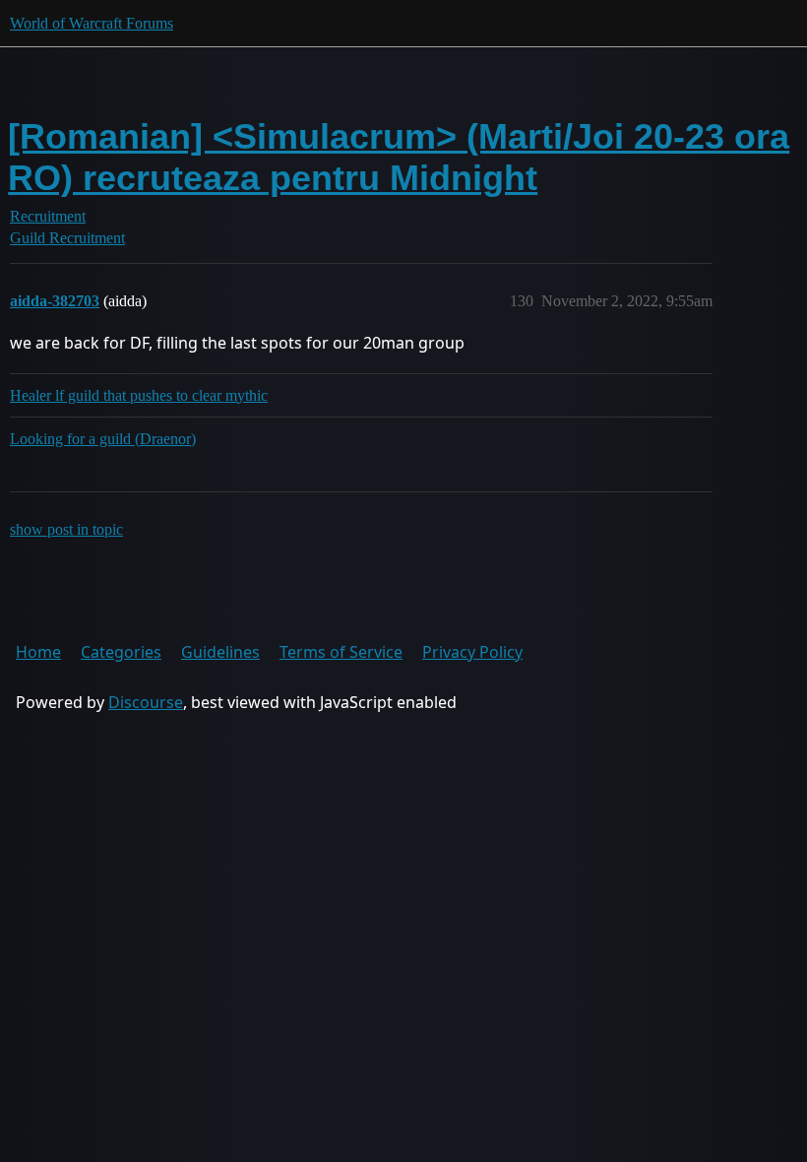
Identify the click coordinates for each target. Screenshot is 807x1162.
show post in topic (66, 529)
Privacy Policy (472, 652)
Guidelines (220, 652)
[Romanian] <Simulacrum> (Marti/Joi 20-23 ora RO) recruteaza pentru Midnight (398, 157)
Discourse (145, 702)
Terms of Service (341, 652)
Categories (121, 652)
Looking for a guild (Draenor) (103, 438)
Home (38, 652)
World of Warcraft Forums (91, 23)
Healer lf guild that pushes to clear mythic (139, 395)
